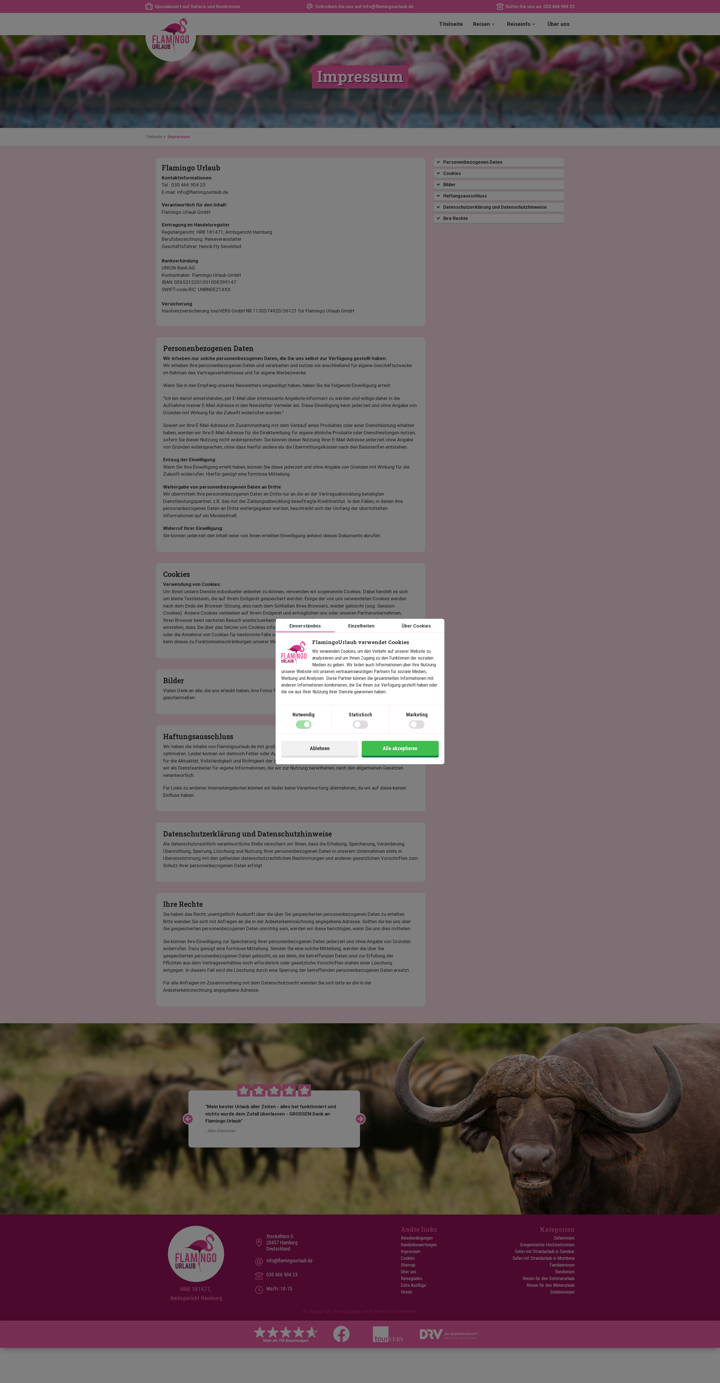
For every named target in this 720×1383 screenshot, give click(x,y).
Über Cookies (416, 626)
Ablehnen (320, 748)
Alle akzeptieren (400, 748)
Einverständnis (305, 626)
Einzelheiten (361, 626)
